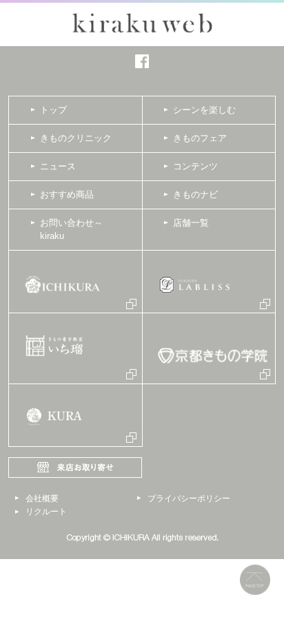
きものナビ (195, 194)
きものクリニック (76, 138)
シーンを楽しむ (204, 110)
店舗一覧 (191, 223)
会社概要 (42, 498)
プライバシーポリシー (189, 498)
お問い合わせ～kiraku (71, 230)
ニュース (58, 166)
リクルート (46, 511)
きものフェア (200, 138)
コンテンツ (195, 166)
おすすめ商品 (67, 194)
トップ (53, 110)
